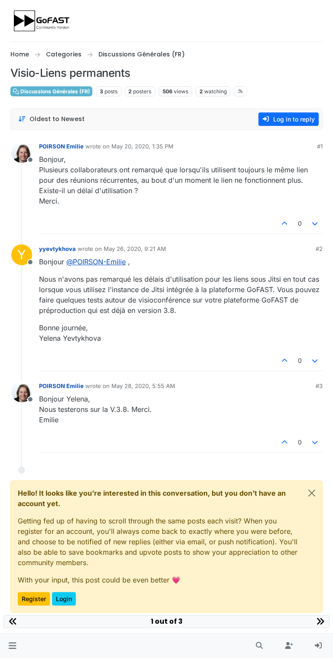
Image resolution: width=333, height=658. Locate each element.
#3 (319, 385)
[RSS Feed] (240, 91)
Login (64, 598)
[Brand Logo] (42, 20)
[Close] (311, 493)
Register (34, 598)
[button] (12, 646)
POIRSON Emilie (61, 146)
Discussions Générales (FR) (54, 91)
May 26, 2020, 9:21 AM (135, 248)
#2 (319, 248)
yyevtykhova (57, 248)
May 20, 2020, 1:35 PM (142, 146)
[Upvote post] (284, 223)
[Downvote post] (315, 223)
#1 (320, 146)
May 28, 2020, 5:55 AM (143, 385)
